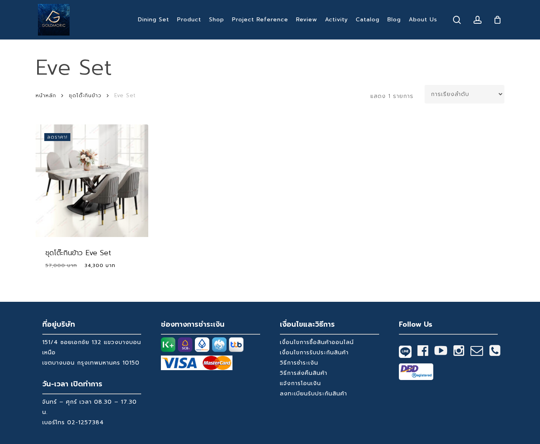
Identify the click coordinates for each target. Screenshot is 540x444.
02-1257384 (85, 422)
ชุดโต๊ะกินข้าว (85, 95)
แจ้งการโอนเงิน (300, 383)
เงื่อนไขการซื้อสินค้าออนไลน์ (317, 342)
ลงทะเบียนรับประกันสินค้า (313, 393)
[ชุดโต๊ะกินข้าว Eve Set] (92, 180)
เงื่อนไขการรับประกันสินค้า (314, 352)
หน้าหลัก (46, 95)
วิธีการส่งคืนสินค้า (303, 373)
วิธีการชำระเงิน (299, 363)
